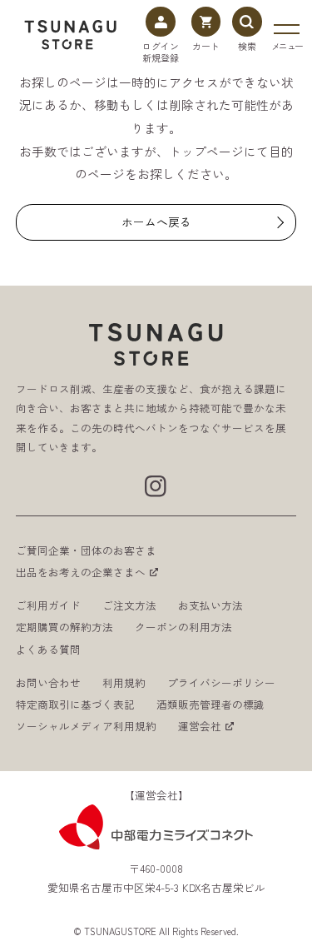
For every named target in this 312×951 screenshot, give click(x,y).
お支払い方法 (210, 605)
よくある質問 (48, 649)
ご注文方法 (129, 605)
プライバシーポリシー (221, 682)
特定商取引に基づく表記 (75, 704)
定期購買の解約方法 (64, 627)
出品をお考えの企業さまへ (81, 572)
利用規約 (124, 682)
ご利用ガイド (48, 605)
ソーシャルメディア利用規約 (86, 726)
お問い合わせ (48, 682)
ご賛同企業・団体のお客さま (86, 550)
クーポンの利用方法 (183, 627)
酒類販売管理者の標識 (210, 704)
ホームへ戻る (156, 221)
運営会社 (199, 726)
